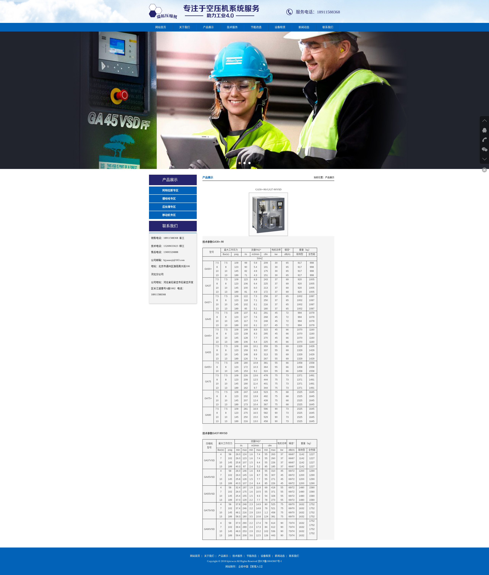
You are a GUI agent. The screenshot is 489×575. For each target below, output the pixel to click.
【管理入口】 (256, 566)
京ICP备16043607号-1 (270, 561)
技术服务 (232, 27)
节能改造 (256, 27)
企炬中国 (243, 566)
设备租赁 (280, 27)
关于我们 (184, 27)
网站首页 (160, 27)
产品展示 (208, 27)
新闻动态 (304, 27)
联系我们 (327, 27)
